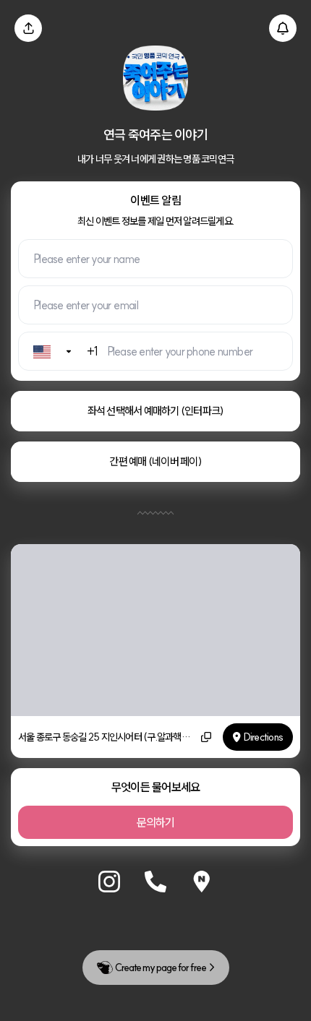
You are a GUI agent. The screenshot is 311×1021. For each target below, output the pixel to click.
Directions (264, 737)
